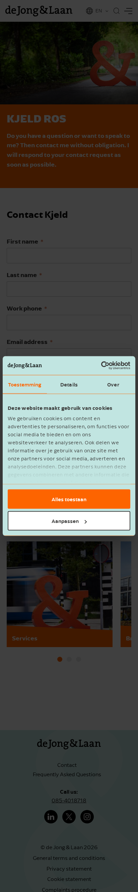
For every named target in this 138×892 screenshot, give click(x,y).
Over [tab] (113, 384)
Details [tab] (69, 384)
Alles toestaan (69, 499)
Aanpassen (65, 521)
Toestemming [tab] (24, 384)
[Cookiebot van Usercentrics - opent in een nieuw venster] (101, 365)
